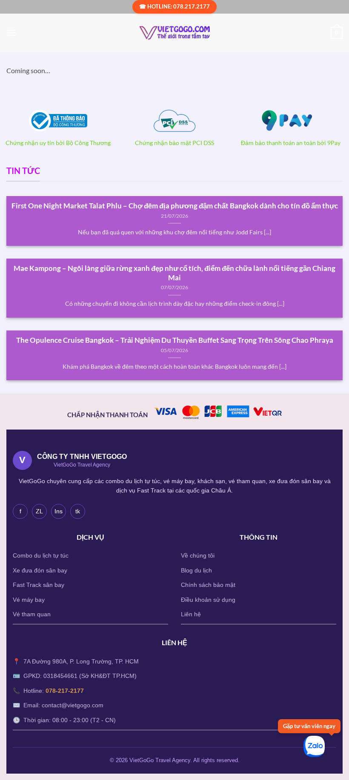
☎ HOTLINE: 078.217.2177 (174, 6)
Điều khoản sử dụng (208, 599)
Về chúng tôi (198, 555)
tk (77, 511)
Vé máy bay (29, 599)
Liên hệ (191, 614)
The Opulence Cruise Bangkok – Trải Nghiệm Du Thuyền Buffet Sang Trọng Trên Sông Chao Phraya (174, 340)
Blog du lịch (196, 570)
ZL (39, 511)
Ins (58, 511)
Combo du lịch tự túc (41, 555)
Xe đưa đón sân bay (40, 570)
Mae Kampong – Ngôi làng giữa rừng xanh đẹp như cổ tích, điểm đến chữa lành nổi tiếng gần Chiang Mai (174, 273)
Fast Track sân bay (38, 584)
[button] (11, 32)
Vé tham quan (32, 614)
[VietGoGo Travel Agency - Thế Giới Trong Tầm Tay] (174, 33)
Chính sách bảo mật (208, 584)
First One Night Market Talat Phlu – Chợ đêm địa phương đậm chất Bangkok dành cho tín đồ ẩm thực (174, 206)
